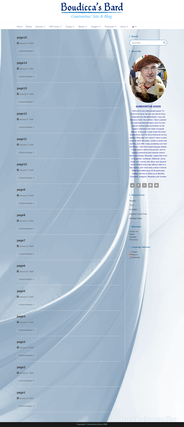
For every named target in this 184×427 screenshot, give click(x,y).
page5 (21, 291)
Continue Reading (27, 51)
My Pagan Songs (135, 218)
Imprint (131, 234)
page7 (21, 240)
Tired (131, 205)
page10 (22, 164)
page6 (21, 265)
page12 (22, 113)
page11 (22, 139)
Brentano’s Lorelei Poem (138, 214)
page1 (21, 392)
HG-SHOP (133, 210)
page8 (21, 215)
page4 (21, 316)
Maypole (132, 201)
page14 (22, 62)
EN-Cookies (133, 240)
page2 (21, 367)
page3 (21, 341)
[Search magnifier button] (164, 42)
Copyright (132, 237)
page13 (22, 88)
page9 (21, 189)
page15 (22, 37)
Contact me (133, 231)
